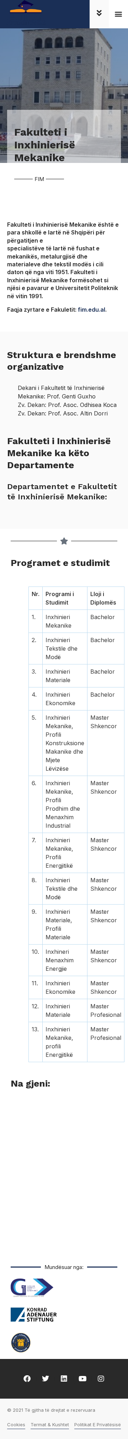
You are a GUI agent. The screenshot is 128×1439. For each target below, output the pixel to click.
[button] (118, 14)
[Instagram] (101, 1379)
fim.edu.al (91, 309)
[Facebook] (27, 1379)
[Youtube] (82, 1379)
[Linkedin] (64, 1379)
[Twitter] (45, 1379)
